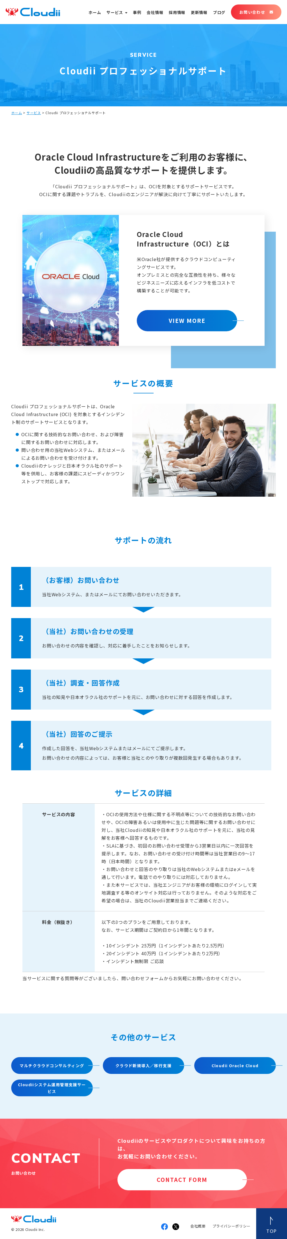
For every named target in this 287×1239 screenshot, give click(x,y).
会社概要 (198, 1226)
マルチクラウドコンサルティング (52, 1065)
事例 (137, 12)
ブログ (219, 12)
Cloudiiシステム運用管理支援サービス (52, 1088)
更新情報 (199, 12)
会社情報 (155, 12)
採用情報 (177, 12)
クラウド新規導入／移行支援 (143, 1065)
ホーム (95, 12)
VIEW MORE (187, 320)
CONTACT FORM (182, 1179)
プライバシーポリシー (231, 1226)
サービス (115, 12)
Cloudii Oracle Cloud (235, 1065)
